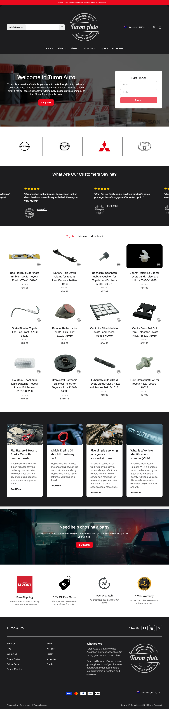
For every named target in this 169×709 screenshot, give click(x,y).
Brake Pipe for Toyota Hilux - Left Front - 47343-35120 (25, 332)
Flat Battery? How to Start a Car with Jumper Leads (24, 454)
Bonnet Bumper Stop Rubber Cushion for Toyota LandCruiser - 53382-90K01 (104, 278)
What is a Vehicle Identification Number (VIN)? (141, 454)
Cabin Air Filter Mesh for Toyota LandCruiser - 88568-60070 (104, 332)
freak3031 (102, 206)
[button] (16, 27)
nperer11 (31, 209)
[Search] (62, 27)
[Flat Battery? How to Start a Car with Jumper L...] (25, 434)
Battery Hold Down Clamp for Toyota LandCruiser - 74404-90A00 (64, 278)
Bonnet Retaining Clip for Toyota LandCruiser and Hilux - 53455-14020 (144, 276)
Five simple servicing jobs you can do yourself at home (104, 454)
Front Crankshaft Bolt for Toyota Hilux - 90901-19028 (144, 383)
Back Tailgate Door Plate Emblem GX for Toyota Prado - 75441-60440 (24, 276)
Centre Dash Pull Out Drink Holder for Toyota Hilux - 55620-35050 (144, 332)
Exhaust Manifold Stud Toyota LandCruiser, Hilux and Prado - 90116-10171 (104, 383)
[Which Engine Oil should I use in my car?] (65, 434)
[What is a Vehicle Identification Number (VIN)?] (144, 434)
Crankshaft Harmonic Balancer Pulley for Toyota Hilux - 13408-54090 (64, 385)
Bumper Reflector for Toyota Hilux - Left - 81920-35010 (64, 332)
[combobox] (44, 27)
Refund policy (25, 705)
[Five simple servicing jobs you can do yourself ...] (104, 434)
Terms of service (40, 705)
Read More (16, 489)
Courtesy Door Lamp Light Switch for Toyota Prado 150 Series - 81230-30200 (24, 385)
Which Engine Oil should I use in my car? (62, 454)
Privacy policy (12, 705)
